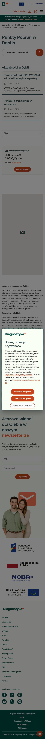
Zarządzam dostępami (22, 405)
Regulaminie (9, 375)
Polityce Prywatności (23, 375)
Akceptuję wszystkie (22, 392)
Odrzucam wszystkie (22, 399)
